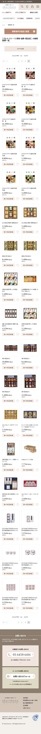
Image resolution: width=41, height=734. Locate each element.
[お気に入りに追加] (17, 95)
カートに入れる (8, 95)
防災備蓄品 (20, 18)
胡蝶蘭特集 (29, 18)
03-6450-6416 (22, 654)
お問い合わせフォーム (21, 676)
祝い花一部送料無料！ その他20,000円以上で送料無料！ (17, 1)
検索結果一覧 (11, 25)
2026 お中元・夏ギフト (9, 18)
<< (3, 61)
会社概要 (25, 705)
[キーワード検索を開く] (22, 6)
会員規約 (25, 698)
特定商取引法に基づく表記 (30, 700)
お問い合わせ (26, 708)
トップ (3, 25)
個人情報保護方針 (28, 703)
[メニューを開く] (37, 6)
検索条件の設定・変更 (20, 31)
